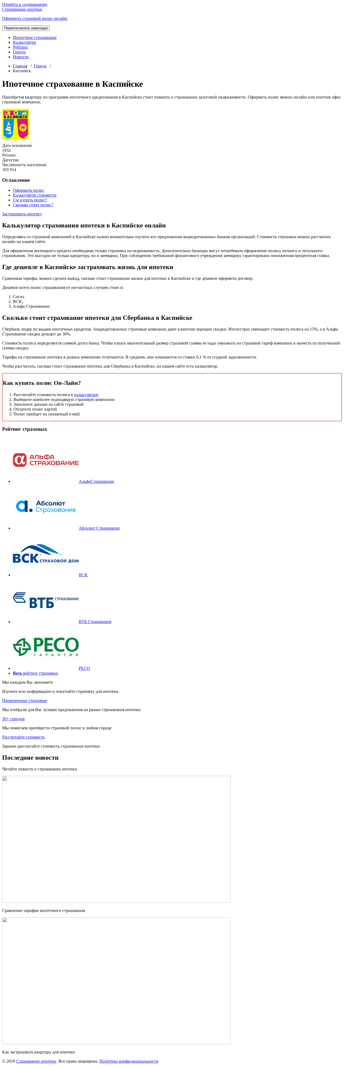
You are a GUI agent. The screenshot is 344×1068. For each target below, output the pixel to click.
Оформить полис (28, 190)
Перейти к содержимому (25, 4)
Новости (21, 57)
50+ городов (13, 718)
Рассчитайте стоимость (23, 737)
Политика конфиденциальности (128, 1061)
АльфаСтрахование (96, 481)
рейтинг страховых (35, 673)
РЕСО (84, 668)
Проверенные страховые (24, 700)
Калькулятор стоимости (34, 195)
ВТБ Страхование (95, 621)
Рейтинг (20, 47)
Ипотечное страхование (35, 37)
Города (19, 52)
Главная (20, 66)
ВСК (83, 575)
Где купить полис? (30, 200)
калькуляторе (86, 394)
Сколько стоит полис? (33, 204)
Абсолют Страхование (99, 528)
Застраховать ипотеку (22, 214)
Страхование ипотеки (36, 1061)
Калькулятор (24, 42)
